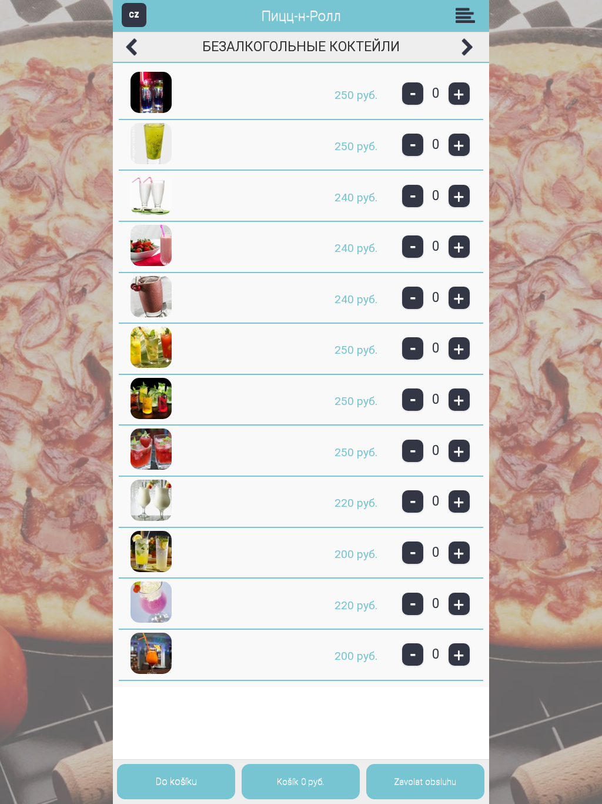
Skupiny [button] (468, 15)
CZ (134, 14)
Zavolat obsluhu (425, 781)
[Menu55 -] (151, 110)
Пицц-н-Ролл (301, 16)
